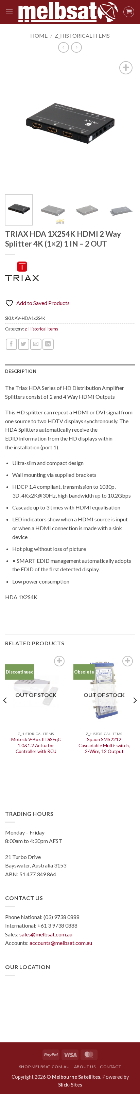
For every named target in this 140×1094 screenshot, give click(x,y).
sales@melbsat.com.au (45, 934)
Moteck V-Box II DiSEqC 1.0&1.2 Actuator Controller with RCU (36, 745)
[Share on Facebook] (11, 344)
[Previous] (16, 124)
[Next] (124, 124)
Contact (110, 1066)
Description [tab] (20, 371)
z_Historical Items (82, 35)
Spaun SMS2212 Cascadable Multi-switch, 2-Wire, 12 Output (104, 745)
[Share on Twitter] (23, 344)
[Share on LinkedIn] (48, 344)
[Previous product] (76, 47)
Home (39, 35)
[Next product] (63, 47)
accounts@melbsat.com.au (61, 942)
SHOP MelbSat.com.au (44, 1066)
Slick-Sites (70, 1085)
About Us (85, 1066)
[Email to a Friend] (35, 344)
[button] (9, 11)
